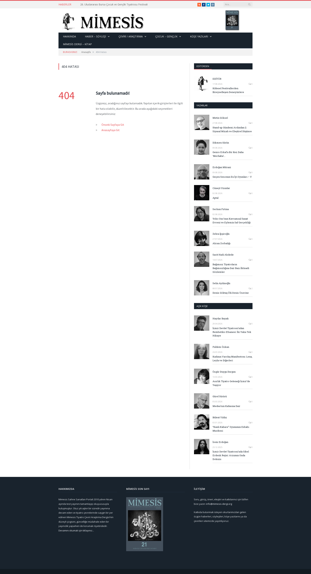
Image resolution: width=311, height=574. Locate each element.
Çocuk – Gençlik (166, 36)
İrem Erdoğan (220, 442)
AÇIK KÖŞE (202, 306)
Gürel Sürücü (220, 396)
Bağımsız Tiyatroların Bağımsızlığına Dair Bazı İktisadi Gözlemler (231, 268)
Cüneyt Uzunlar (221, 188)
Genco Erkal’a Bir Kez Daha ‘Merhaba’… (228, 154)
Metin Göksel (220, 117)
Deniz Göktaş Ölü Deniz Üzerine (231, 292)
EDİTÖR (217, 78)
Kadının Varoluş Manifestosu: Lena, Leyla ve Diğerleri (232, 358)
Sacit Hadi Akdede (223, 254)
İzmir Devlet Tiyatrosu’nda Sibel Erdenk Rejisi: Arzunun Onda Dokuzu (231, 455)
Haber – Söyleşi (95, 36)
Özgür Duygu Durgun (224, 371)
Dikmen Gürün (221, 142)
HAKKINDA (69, 36)
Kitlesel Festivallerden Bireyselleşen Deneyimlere (228, 90)
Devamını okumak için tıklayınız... (76, 530)
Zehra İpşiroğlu (221, 233)
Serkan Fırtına (221, 209)
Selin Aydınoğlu (221, 283)
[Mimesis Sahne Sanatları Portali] (101, 20)
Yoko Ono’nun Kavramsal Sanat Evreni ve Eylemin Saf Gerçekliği (232, 220)
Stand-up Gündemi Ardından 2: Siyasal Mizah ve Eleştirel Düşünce (118, 4)
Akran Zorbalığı (221, 243)
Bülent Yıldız (220, 417)
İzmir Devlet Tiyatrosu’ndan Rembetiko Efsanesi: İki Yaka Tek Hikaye (232, 332)
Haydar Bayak (221, 318)
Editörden (203, 66)
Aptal (215, 197)
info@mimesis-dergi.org (219, 503)
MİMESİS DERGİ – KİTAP (77, 44)
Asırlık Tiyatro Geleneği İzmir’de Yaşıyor (231, 383)
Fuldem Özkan (221, 346)
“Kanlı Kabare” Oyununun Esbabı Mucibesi (231, 428)
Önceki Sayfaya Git (113, 124)
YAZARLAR (202, 105)
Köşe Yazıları (199, 36)
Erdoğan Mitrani (222, 167)
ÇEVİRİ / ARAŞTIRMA (131, 36)
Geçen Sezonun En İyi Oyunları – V (232, 176)
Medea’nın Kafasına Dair (226, 406)
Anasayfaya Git (111, 130)
